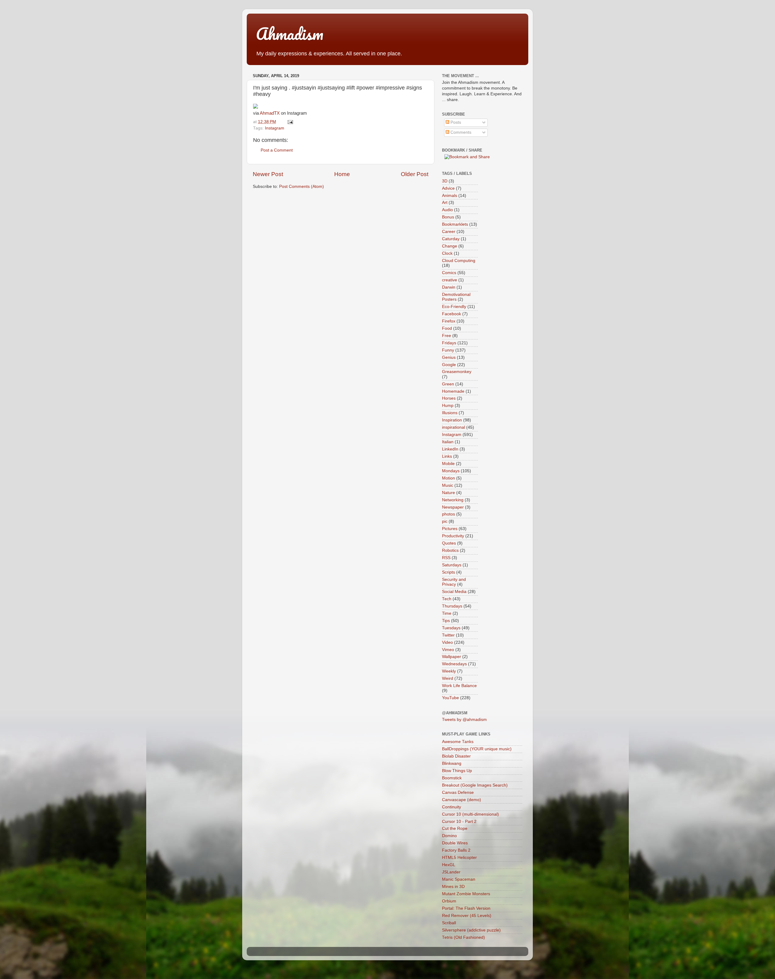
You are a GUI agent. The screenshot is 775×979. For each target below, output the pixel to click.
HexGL (448, 865)
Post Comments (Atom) (301, 186)
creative (449, 280)
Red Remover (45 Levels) (466, 915)
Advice (448, 188)
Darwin (448, 287)
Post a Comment (277, 150)
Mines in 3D (453, 886)
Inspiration (452, 420)
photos (448, 514)
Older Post (414, 174)
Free (446, 335)
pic (444, 521)
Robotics (450, 550)
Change (449, 246)
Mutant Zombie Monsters (466, 894)
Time (446, 613)
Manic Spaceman (458, 879)
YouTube (450, 698)
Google (449, 364)
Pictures (449, 528)
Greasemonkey (456, 371)
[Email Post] (289, 122)
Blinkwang (451, 763)
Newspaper (453, 507)
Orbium (449, 901)
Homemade (453, 391)
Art (444, 202)
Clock (447, 253)
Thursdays (452, 606)
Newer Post (268, 174)
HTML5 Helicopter (459, 857)
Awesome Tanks (457, 741)
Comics (449, 272)
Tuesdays (451, 628)
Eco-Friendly (454, 306)
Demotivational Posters (456, 297)
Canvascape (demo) (461, 799)
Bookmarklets (455, 224)
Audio (447, 210)
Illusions (449, 413)
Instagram (274, 128)
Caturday (451, 239)
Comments (460, 132)
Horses (449, 398)
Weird (447, 678)
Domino (449, 835)
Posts (455, 122)
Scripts (448, 572)
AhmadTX (270, 113)
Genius (449, 357)
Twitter (448, 635)
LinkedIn (450, 449)
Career (448, 231)
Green (448, 384)
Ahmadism (289, 33)
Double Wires (455, 843)
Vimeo (448, 649)
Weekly (449, 671)
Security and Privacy (454, 582)
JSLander (451, 872)
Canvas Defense (458, 792)
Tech (446, 599)
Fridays (449, 343)
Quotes (449, 543)
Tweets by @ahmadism (464, 719)
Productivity (453, 536)
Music (447, 485)
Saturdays (451, 565)
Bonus (448, 217)
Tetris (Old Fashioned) (463, 937)
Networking (452, 500)
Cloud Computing (458, 260)
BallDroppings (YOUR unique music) (477, 749)
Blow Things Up (457, 770)
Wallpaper (451, 656)
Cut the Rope (454, 828)
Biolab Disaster (456, 756)
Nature (448, 492)
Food (447, 328)
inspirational (453, 427)
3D (444, 181)
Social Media (454, 591)
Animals (449, 195)
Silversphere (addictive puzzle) (471, 930)
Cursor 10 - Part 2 (459, 821)
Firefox (448, 321)
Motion (448, 478)
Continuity (451, 807)
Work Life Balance (459, 685)
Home (342, 174)
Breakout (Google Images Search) (475, 785)
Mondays (451, 471)
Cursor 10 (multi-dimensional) (470, 814)
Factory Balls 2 (456, 850)
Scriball (449, 923)
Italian (447, 442)
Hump (447, 405)
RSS (446, 557)
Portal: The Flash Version (466, 908)
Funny (448, 350)
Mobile (448, 463)
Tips (446, 620)
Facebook (451, 314)
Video (447, 642)
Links (447, 456)
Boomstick (452, 778)
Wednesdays (454, 664)
